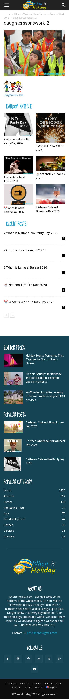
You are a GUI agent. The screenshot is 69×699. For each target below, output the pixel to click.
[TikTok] (39, 659)
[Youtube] (34, 669)
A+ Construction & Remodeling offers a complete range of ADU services (45, 396)
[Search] (63, 5)
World (38, 687)
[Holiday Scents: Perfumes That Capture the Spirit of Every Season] (13, 360)
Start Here (10, 683)
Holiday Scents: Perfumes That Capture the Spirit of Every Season (45, 359)
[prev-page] (6, 315)
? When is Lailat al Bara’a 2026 (25, 267)
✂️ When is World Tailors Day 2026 (29, 302)
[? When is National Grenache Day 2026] (50, 194)
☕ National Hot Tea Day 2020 (25, 285)
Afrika (28, 687)
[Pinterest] (28, 659)
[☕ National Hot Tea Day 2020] (50, 163)
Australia (17, 687)
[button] (6, 5)
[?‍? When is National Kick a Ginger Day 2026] (13, 445)
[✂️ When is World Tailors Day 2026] (18, 194)
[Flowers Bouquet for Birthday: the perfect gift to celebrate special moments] (13, 378)
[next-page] (12, 315)
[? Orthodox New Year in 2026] (50, 128)
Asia (58, 683)
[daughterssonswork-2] (34, 74)
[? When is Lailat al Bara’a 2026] (18, 165)
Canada (37, 683)
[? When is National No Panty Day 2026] (18, 124)
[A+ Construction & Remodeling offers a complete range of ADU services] (13, 397)
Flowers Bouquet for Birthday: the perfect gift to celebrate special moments (44, 377)
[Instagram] (18, 659)
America (24, 683)
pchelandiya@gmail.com (42, 633)
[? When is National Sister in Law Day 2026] (13, 427)
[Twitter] (49, 659)
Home (7, 14)
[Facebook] (8, 659)
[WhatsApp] (59, 659)
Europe (49, 683)
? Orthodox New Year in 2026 (25, 250)
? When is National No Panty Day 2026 (31, 233)
